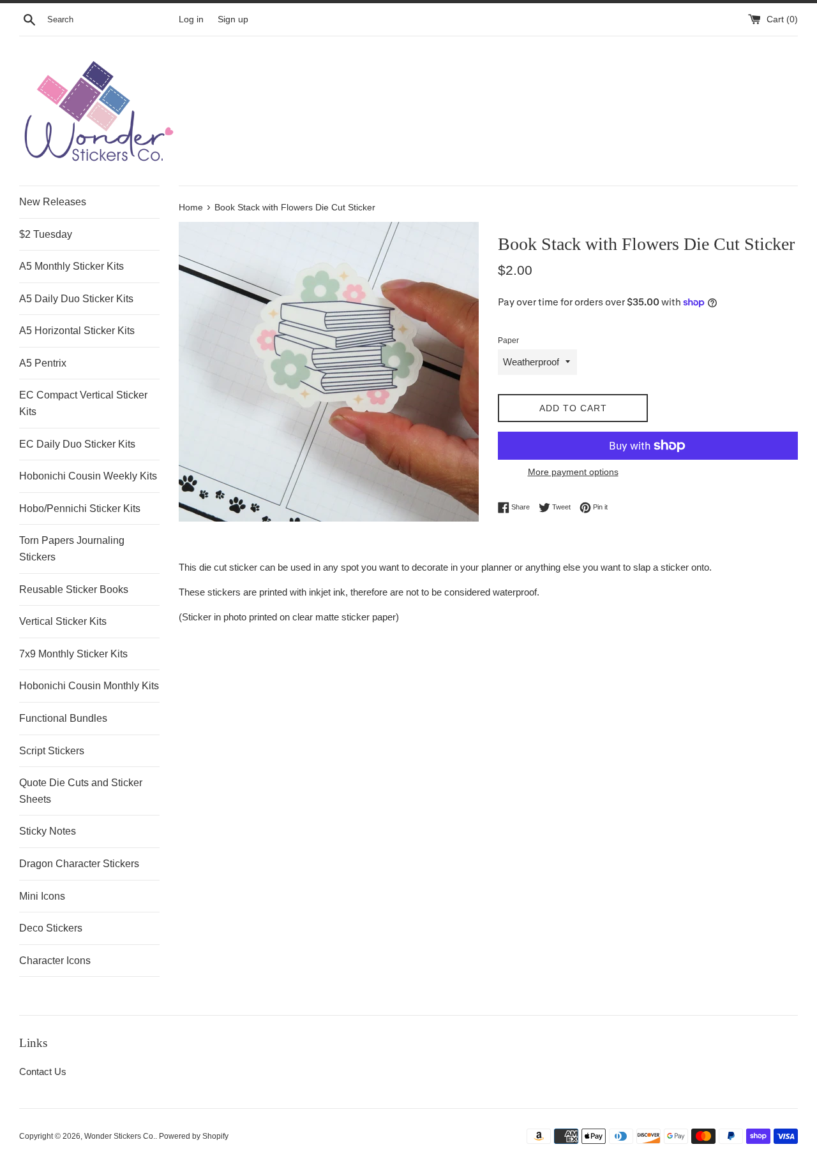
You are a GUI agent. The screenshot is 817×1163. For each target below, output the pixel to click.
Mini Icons (42, 896)
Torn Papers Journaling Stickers (71, 548)
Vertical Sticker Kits (63, 621)
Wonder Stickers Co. (119, 1136)
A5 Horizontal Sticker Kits (77, 330)
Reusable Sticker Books (73, 589)
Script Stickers (51, 750)
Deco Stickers (50, 928)
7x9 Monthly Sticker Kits (73, 653)
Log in (191, 19)
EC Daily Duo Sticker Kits (77, 444)
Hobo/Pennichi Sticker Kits (79, 508)
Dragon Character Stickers (79, 863)
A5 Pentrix (42, 363)
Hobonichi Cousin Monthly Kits (89, 685)
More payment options (573, 472)
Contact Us (42, 1071)
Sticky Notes (47, 831)
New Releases (52, 201)
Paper (508, 340)
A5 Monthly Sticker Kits (71, 266)
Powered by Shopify (194, 1136)
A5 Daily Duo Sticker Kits (76, 298)
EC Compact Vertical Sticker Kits (83, 403)
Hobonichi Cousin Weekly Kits (88, 476)
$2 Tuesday (45, 234)
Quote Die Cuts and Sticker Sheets (80, 791)
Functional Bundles (63, 718)
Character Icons (55, 960)
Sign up (233, 19)
